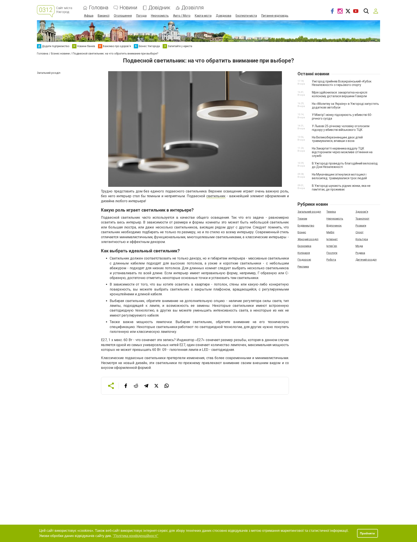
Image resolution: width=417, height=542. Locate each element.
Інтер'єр (331, 246)
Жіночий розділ (308, 239)
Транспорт (362, 218)
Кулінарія (304, 253)
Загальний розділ (309, 211)
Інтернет (332, 239)
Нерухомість (160, 15)
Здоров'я (362, 211)
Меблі (330, 232)
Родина (360, 253)
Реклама (303, 266)
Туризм (302, 218)
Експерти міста (246, 15)
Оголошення (123, 15)
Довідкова (223, 15)
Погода (141, 15)
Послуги (331, 253)
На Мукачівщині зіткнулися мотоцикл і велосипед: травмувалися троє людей (339, 176)
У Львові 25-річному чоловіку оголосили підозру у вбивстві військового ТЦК (340, 127)
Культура (362, 239)
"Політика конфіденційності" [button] (135, 536)
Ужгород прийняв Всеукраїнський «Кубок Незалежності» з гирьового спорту (341, 83)
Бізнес (302, 232)
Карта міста (203, 15)
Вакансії (103, 15)
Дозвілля (193, 8)
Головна (98, 8)
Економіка (304, 246)
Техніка (331, 211)
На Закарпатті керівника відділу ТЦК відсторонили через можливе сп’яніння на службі (342, 152)
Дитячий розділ (366, 259)
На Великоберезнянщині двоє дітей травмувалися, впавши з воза (337, 139)
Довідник (159, 8)
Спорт (360, 232)
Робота (331, 259)
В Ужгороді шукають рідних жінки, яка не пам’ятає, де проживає (341, 187)
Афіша (88, 15)
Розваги (361, 225)
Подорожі (304, 259)
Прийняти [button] (367, 533)
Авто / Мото (181, 15)
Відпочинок (334, 225)
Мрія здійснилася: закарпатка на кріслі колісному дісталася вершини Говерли (339, 94)
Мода (359, 246)
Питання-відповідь (274, 15)
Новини (128, 8)
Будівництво (306, 225)
